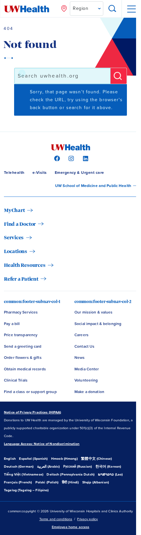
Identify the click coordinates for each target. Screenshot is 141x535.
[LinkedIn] (85, 158)
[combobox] (62, 76)
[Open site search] (112, 9)
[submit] (119, 76)
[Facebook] (56, 158)
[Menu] (131, 9)
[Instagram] (70, 158)
